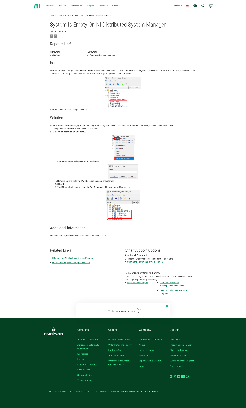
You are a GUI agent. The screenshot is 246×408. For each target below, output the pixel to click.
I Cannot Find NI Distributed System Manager (72, 257)
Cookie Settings (100, 391)
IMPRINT (79, 391)
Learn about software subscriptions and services (172, 284)
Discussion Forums (178, 350)
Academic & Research (87, 339)
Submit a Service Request (182, 360)
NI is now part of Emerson (150, 339)
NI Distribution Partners (119, 339)
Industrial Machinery (87, 364)
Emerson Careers (147, 350)
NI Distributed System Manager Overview (71, 262)
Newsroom (144, 355)
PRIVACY (88, 391)
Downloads (175, 339)
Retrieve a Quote (116, 350)
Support (61, 15)
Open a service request (137, 282)
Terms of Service (116, 355)
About (142, 344)
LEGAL (71, 391)
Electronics (82, 353)
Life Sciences (83, 369)
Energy (80, 358)
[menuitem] (50, 6)
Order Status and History (120, 344)
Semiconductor (84, 375)
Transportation (84, 380)
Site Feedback (176, 366)
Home (52, 15)
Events (142, 366)
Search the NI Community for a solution (145, 261)
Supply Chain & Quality (150, 360)
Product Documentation (181, 344)
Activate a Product (178, 355)
